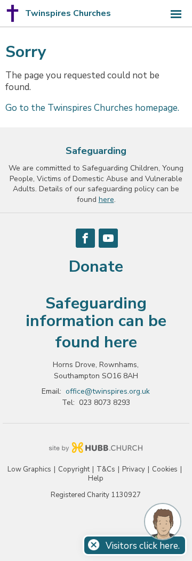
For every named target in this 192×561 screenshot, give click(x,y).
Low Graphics (29, 469)
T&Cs (106, 469)
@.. (108, 391)
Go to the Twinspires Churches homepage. (92, 108)
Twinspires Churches (68, 13)
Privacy (133, 469)
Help (95, 478)
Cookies (165, 469)
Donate (96, 266)
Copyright (74, 469)
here (120, 342)
